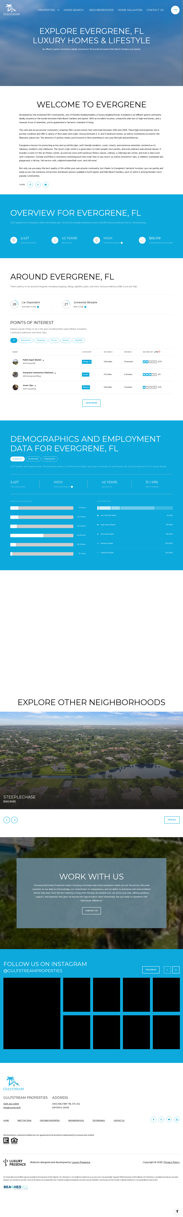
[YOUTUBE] (169, 1119)
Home (6, 1120)
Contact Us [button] (91, 910)
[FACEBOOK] (153, 1119)
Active (55, 340)
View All (172, 820)
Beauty (67, 340)
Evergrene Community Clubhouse (38, 372)
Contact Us (119, 1121)
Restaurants (27, 340)
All (15, 340)
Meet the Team (24, 1120)
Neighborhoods (101, 10)
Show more (91, 403)
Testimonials (99, 1120)
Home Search (74, 10)
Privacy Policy (172, 1162)
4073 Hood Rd (29, 389)
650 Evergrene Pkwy (32, 376)
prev (6, 820)
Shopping (42, 340)
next (14, 820)
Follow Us (151, 969)
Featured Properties (50, 1120)
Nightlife (80, 340)
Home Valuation (130, 10)
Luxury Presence (81, 1162)
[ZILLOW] (177, 1119)
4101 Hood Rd (29, 363)
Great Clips (28, 385)
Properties (46, 10)
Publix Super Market (32, 360)
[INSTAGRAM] (161, 1119)
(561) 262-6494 (11, 1104)
